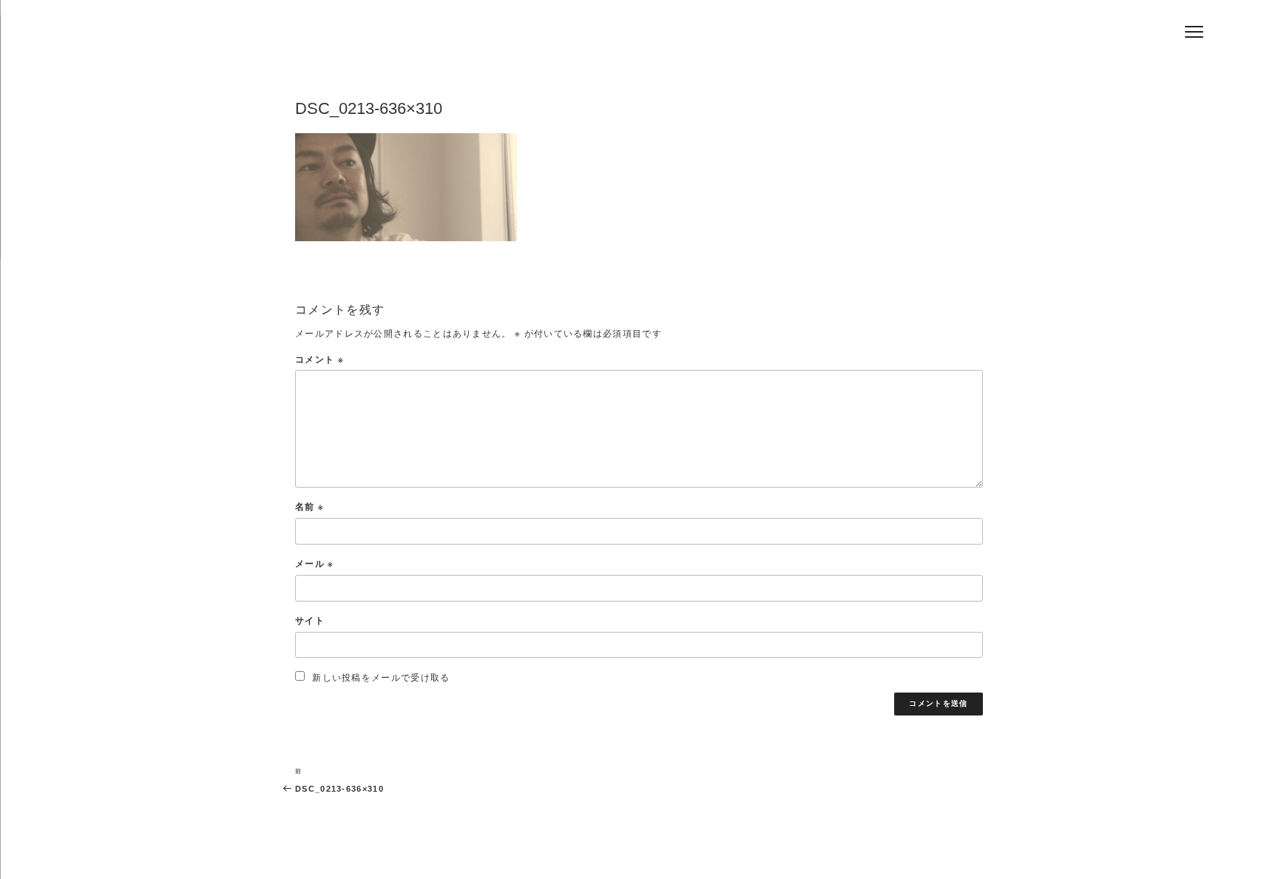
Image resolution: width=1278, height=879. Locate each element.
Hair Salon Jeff (388, 38)
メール (314, 563)
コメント (319, 359)
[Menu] (1194, 31)
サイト (310, 620)
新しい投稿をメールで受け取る (381, 677)
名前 (309, 506)
